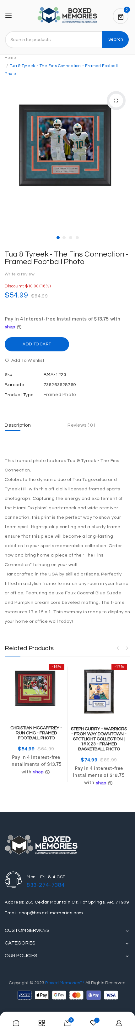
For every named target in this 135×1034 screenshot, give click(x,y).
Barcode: (15, 385)
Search (115, 39)
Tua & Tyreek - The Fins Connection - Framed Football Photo (66, 258)
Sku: (9, 375)
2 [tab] (64, 237)
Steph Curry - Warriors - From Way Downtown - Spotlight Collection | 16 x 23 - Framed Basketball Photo (99, 739)
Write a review (20, 274)
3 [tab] (70, 237)
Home (10, 57)
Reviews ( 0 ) (81, 425)
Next (127, 648)
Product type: (20, 395)
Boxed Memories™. (64, 983)
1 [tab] (58, 237)
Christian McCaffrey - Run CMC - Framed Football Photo (36, 733)
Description (18, 425)
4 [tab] (77, 237)
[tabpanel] (67, 150)
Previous (118, 648)
